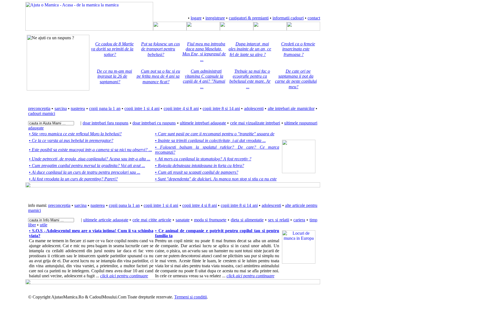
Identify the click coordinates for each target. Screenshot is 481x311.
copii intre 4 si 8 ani (181, 108)
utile (43, 224)
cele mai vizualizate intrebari (255, 123)
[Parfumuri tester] (298, 262)
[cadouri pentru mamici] (303, 29)
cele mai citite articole (151, 219)
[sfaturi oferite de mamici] (236, 29)
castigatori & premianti (249, 18)
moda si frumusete (210, 219)
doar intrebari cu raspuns (154, 123)
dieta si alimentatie (247, 219)
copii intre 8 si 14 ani (221, 108)
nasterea (78, 108)
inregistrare (215, 18)
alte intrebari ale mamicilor (291, 108)
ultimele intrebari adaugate (203, 123)
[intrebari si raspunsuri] (203, 29)
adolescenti (254, 108)
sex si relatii (278, 219)
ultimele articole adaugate (105, 219)
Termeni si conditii (190, 297)
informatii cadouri (288, 18)
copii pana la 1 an (104, 108)
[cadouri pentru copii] (270, 29)
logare (196, 18)
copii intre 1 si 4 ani (141, 108)
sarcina (61, 108)
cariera (299, 219)
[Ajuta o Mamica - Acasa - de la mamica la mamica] (89, 29)
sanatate (183, 219)
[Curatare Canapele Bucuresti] (298, 171)
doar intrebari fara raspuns (106, 123)
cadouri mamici (41, 113)
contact (314, 18)
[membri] (169, 29)
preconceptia (39, 108)
